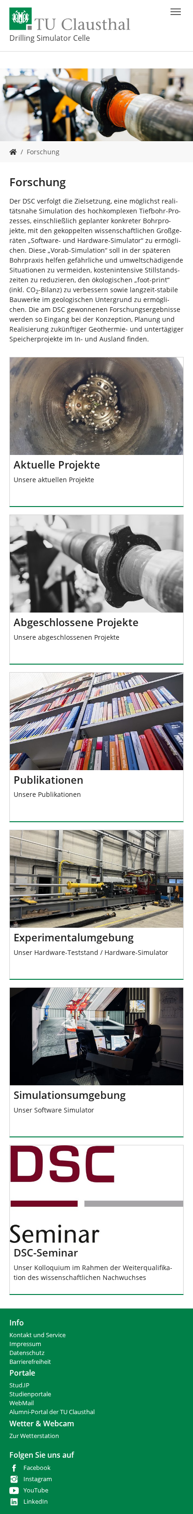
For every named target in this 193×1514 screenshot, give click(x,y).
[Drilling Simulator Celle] (13, 151)
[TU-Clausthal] (69, 19)
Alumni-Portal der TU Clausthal (52, 1412)
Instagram (37, 1479)
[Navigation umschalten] (176, 12)
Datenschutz (27, 1353)
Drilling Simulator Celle (49, 38)
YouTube (35, 1490)
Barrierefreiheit (30, 1362)
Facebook (37, 1468)
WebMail (21, 1403)
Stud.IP (19, 1385)
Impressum (25, 1344)
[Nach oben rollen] (174, 1495)
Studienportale (30, 1394)
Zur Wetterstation (34, 1436)
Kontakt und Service (37, 1335)
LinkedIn (35, 1502)
